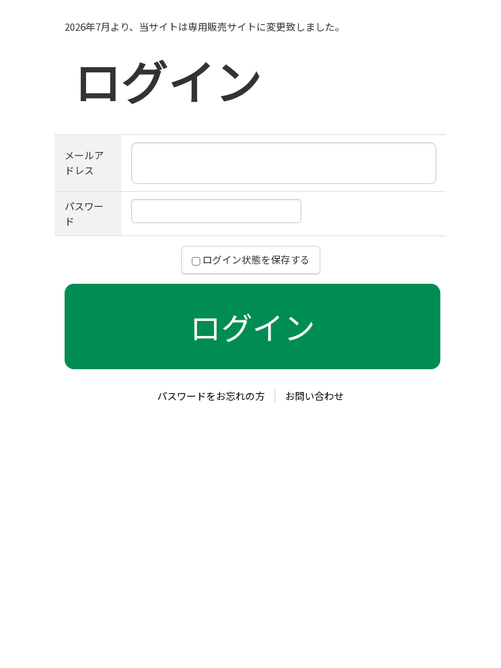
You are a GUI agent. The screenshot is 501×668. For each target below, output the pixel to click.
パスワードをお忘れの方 (211, 395)
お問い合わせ (314, 395)
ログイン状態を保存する (255, 259)
